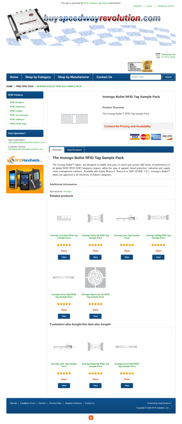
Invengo (67, 191)
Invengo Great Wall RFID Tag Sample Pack (64, 295)
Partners (42, 403)
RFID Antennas (17, 106)
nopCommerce (164, 403)
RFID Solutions (91, 3)
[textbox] (145, 77)
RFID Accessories (19, 115)
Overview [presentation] (57, 150)
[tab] (57, 150)
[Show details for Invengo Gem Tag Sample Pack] (127, 218)
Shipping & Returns (73, 403)
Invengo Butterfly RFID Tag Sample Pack (95, 236)
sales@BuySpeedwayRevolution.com (26, 142)
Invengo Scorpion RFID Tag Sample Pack (64, 236)
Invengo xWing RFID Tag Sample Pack (158, 236)
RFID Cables (16, 111)
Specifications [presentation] (74, 150)
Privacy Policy (55, 403)
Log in (149, 6)
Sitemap (13, 403)
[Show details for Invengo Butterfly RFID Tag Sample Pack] (95, 218)
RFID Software (17, 119)
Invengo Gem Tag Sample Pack (127, 236)
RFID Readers (17, 102)
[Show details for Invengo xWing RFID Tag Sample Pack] (158, 218)
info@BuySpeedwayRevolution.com (25, 149)
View (64, 250)
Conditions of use (27, 403)
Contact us (89, 403)
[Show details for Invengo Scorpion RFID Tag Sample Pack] (64, 218)
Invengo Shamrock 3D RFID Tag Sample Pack (95, 295)
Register (137, 6)
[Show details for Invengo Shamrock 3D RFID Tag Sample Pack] (95, 277)
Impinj (105, 3)
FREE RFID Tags (18, 124)
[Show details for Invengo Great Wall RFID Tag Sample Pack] (64, 277)
